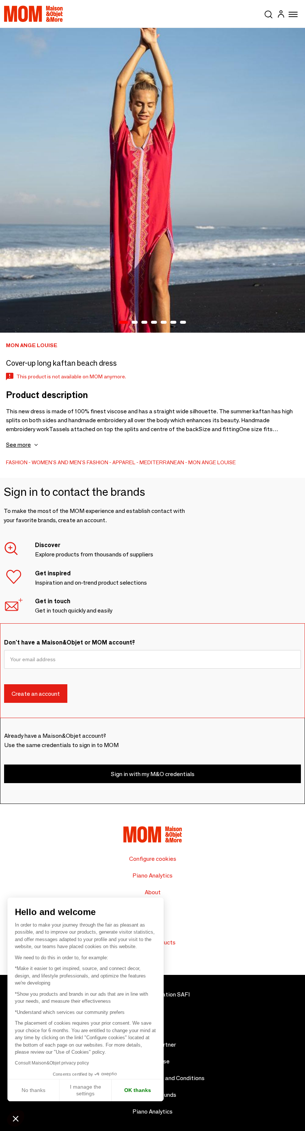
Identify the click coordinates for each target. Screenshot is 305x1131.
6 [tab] (173, 322)
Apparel (123, 462)
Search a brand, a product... (268, 13)
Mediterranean (161, 462)
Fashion (17, 462)
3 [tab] (144, 322)
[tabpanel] (152, 180)
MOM (33, 14)
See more (18, 444)
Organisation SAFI (166, 994)
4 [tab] (154, 322)
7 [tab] (183, 322)
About (153, 892)
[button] (16, 1118)
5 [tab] (164, 322)
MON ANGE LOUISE (212, 462)
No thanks (33, 1090)
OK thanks (137, 1090)
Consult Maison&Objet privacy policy (52, 1063)
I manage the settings (85, 1090)
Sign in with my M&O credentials (153, 774)
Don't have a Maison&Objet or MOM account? (69, 642)
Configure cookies (152, 858)
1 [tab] (123, 322)
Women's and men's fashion (70, 462)
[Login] (280, 15)
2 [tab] (135, 322)
